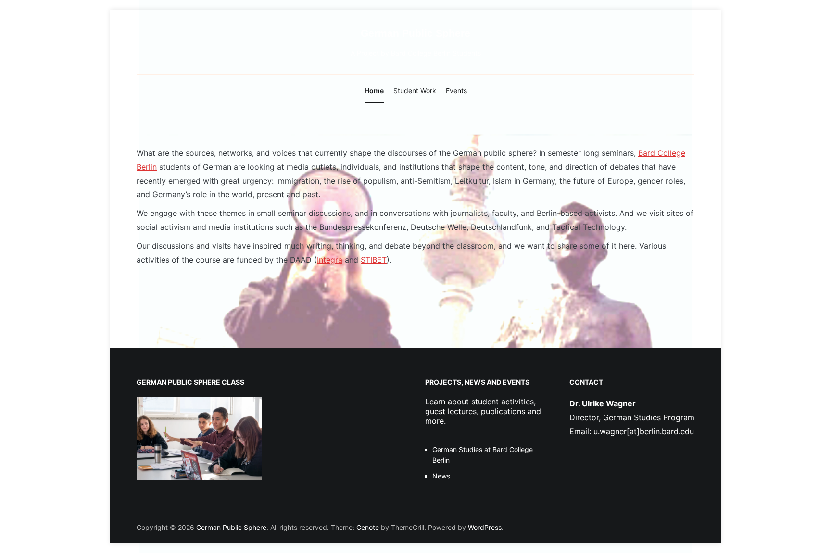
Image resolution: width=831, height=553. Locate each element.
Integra (329, 259)
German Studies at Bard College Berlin (482, 454)
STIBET (374, 259)
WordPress (485, 527)
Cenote (367, 527)
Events (456, 91)
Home (374, 91)
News (441, 476)
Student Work (414, 91)
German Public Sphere (415, 32)
